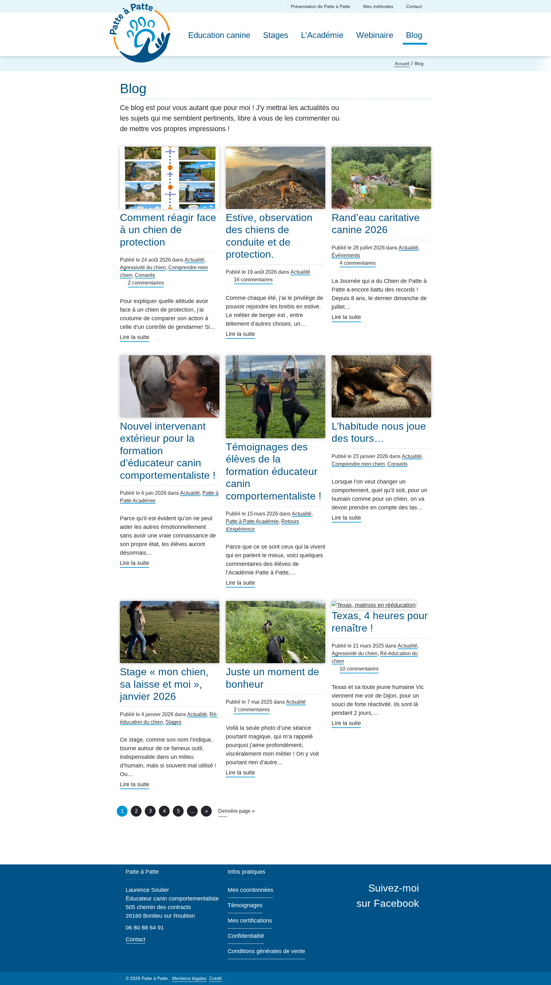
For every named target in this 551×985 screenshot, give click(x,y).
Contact (414, 6)
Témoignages (245, 905)
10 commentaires (359, 668)
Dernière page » (236, 811)
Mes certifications (250, 920)
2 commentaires (146, 282)
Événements (346, 255)
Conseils (145, 275)
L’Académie (322, 35)
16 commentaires (253, 279)
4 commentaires (358, 263)
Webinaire (374, 35)
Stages (275, 35)
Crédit (215, 978)
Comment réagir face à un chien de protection (168, 230)
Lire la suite (134, 338)
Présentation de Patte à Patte (320, 6)
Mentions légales (189, 978)
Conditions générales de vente (266, 951)
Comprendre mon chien (358, 464)
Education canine (219, 35)
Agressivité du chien (143, 267)
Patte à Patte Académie (252, 521)
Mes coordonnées (250, 890)
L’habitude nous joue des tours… (379, 432)
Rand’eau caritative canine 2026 (376, 223)
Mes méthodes (378, 6)
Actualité (194, 260)
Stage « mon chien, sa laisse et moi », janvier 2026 (164, 684)
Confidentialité (246, 936)
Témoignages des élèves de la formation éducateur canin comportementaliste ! (273, 471)
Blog (415, 35)
